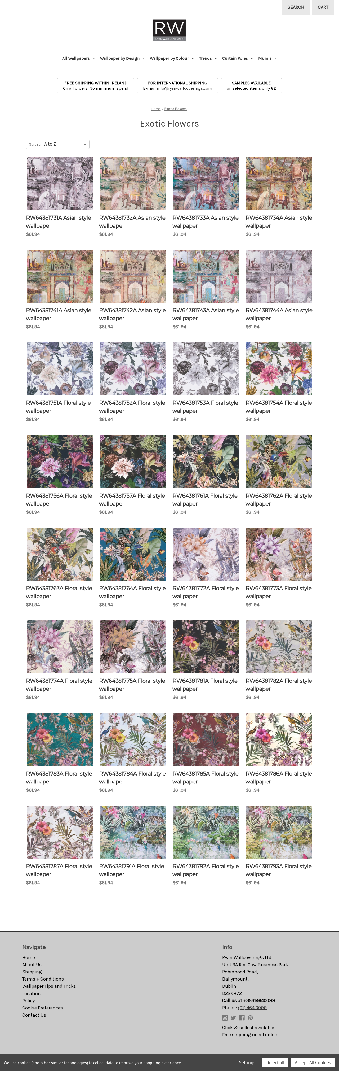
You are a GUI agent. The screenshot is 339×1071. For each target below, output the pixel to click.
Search (295, 7)
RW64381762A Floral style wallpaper (279, 500)
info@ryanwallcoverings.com (184, 88)
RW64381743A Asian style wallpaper (205, 314)
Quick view (60, 183)
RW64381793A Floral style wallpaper (279, 870)
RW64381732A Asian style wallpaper (132, 222)
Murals (265, 58)
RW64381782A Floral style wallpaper (279, 685)
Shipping (32, 972)
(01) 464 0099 (252, 1008)
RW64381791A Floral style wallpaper (131, 870)
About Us (32, 965)
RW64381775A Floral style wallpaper (132, 685)
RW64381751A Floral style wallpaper (58, 407)
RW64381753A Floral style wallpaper (205, 407)
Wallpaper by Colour (169, 58)
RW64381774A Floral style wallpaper (59, 685)
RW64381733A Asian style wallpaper (205, 222)
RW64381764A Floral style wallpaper (132, 592)
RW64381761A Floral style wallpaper (205, 500)
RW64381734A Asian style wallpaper (279, 222)
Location (31, 993)
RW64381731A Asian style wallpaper (58, 222)
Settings (247, 1062)
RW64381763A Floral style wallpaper (59, 592)
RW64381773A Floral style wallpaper (279, 592)
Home (28, 957)
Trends (205, 58)
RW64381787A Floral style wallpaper (59, 870)
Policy (28, 1001)
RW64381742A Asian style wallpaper (132, 314)
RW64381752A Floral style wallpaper (132, 407)
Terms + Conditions (43, 979)
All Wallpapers (76, 58)
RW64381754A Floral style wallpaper (279, 407)
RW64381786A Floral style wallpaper (279, 777)
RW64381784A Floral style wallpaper (132, 777)
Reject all (275, 1062)
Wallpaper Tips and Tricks (49, 986)
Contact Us (34, 1015)
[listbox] (66, 144)
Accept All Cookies (313, 1062)
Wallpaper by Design (120, 58)
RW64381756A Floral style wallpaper (59, 500)
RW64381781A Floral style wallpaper (205, 685)
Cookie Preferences (42, 1008)
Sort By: (35, 144)
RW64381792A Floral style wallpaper (205, 870)
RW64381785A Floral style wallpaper (205, 777)
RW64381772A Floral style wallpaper (205, 592)
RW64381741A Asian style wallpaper (58, 314)
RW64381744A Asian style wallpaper (279, 314)
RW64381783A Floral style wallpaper (59, 777)
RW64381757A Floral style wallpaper (132, 500)
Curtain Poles (235, 58)
